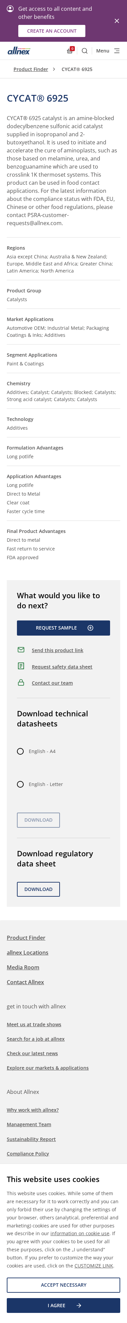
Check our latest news (32, 1053)
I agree (56, 1305)
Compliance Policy (28, 1153)
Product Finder (31, 69)
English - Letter (46, 784)
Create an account (52, 31)
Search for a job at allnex (36, 1039)
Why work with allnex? (33, 1110)
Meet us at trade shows (34, 1024)
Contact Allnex (25, 982)
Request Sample (56, 627)
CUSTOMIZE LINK (94, 1265)
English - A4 (42, 751)
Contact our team (52, 683)
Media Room (23, 967)
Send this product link (57, 650)
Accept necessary (63, 1285)
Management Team (29, 1124)
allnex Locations (27, 952)
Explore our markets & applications (48, 1068)
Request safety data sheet (62, 667)
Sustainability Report (31, 1139)
